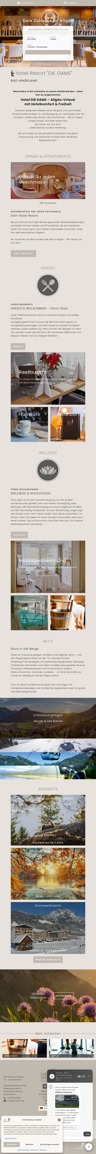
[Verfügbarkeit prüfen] (48, 52)
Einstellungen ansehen (49, 1144)
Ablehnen (29, 1144)
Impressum (43, 1150)
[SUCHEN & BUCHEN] (83, 1145)
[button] (59, 1120)
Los (87, 1134)
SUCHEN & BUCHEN (83, 1148)
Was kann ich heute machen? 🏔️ (65, 1127)
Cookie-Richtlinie (23, 1150)
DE (79, 1076)
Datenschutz (34, 1150)
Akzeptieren (12, 1144)
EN (83, 1076)
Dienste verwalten (11, 1138)
